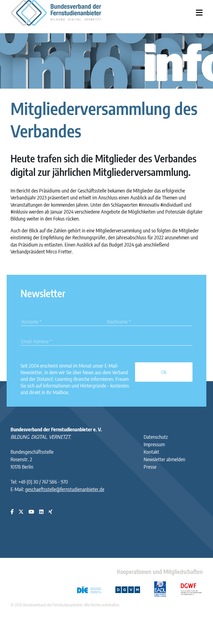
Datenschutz (156, 437)
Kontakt (151, 451)
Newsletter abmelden (164, 459)
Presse (150, 466)
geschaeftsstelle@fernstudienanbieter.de (64, 489)
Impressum (154, 444)
